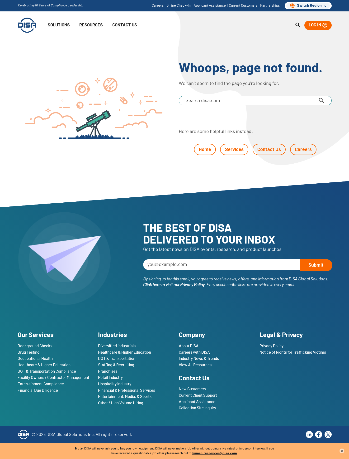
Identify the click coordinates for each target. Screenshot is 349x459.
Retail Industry (110, 378)
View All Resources (195, 365)
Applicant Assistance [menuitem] (210, 5)
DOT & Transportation (116, 358)
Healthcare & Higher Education (44, 365)
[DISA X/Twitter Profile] (328, 434)
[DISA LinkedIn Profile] (309, 434)
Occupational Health (35, 358)
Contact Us (269, 149)
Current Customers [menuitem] (243, 5)
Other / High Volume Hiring (120, 403)
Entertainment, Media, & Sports (124, 397)
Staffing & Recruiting (116, 365)
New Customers (192, 389)
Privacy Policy (271, 346)
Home (205, 149)
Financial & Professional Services (126, 390)
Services (234, 149)
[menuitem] (297, 25)
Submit (316, 265)
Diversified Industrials (117, 346)
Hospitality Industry (114, 384)
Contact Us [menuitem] (124, 25)
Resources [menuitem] (91, 25)
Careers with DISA (194, 352)
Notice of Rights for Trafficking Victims (292, 352)
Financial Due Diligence (38, 390)
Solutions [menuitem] (59, 25)
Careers (303, 149)
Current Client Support (198, 395)
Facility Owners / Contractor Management (53, 378)
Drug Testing (28, 352)
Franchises (107, 371)
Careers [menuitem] (158, 5)
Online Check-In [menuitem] (178, 5)
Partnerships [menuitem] (270, 5)
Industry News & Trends (199, 358)
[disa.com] (27, 25)
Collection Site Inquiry (197, 408)
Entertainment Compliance (41, 384)
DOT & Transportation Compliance (47, 371)
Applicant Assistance (197, 402)
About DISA (188, 346)
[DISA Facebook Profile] (318, 434)
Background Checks (35, 346)
